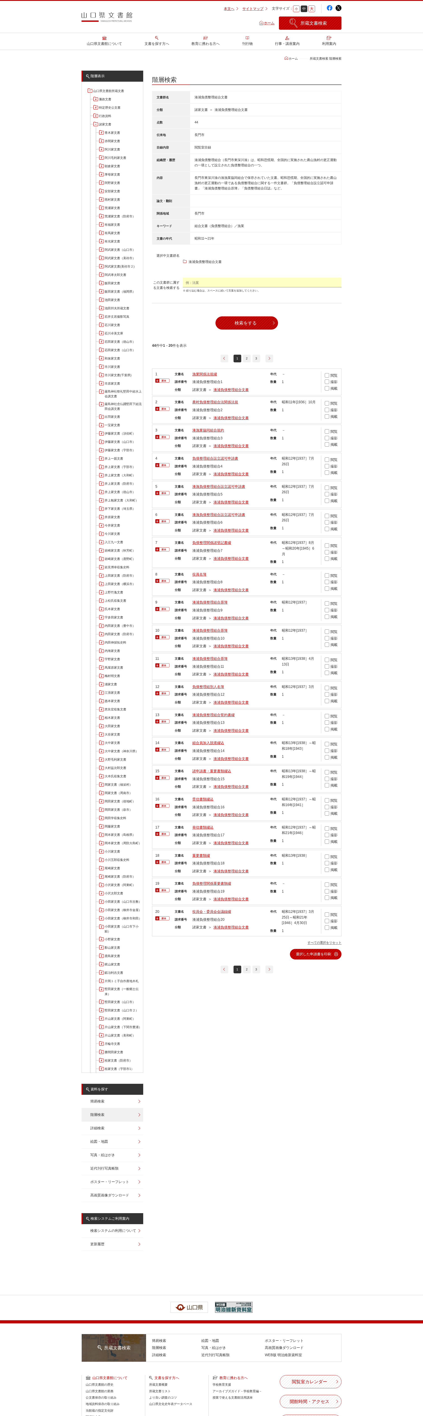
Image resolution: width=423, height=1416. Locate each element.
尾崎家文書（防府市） (120, 876)
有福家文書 (112, 224)
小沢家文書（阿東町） (120, 885)
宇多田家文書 (114, 617)
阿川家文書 (112, 149)
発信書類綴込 (202, 827)
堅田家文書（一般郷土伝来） (122, 991)
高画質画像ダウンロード (109, 1195)
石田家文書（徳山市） (120, 341)
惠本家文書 (112, 701)
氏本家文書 (112, 609)
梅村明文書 (112, 676)
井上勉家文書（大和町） (122, 500)
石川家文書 (112, 325)
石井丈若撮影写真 (117, 316)
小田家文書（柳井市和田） (123, 918)
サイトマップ (252, 9)
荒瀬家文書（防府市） (120, 216)
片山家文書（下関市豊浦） (123, 1027)
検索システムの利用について (113, 1231)
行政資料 (105, 116)
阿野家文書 (112, 183)
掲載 (334, 388)
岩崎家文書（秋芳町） (120, 550)
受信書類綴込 (202, 799)
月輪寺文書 (112, 1043)
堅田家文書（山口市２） (122, 1010)
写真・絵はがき (102, 1155)
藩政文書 (105, 99)
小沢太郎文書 (114, 893)
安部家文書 (112, 191)
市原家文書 (112, 383)
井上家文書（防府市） (120, 483)
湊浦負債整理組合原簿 (210, 602)
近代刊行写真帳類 (104, 1168)
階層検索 (97, 1115)
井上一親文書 (114, 458)
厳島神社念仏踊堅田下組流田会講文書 (123, 406)
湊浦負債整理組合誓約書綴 (213, 715)
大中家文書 (112, 743)
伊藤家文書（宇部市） (120, 450)
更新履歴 (97, 1244)
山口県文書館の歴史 (99, 1384)
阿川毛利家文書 (115, 158)
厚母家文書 (112, 174)
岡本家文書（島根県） (120, 834)
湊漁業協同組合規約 (208, 430)
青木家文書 (112, 132)
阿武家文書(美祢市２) (120, 266)
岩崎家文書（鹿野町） (120, 559)
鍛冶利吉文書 (114, 972)
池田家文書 (112, 300)
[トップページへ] (107, 18)
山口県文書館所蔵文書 (108, 91)
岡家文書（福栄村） (118, 784)
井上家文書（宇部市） (120, 467)
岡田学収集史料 (115, 818)
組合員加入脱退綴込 (208, 743)
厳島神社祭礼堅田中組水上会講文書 (123, 394)
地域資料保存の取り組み (103, 1404)
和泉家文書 (112, 358)
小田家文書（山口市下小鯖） (122, 929)
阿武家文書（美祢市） (120, 258)
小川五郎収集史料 (117, 860)
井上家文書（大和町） (120, 475)
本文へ (229, 9)
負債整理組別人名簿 (208, 687)
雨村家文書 (112, 199)
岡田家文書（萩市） (118, 809)
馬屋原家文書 (114, 667)
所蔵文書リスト (160, 1391)
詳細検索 (97, 1128)
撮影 (334, 382)
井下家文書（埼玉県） (120, 508)
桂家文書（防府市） (118, 1060)
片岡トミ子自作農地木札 (122, 981)
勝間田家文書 (114, 1052)
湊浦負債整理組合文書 (231, 390)
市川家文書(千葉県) (118, 375)
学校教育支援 (222, 1384)
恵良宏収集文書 (115, 709)
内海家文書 (112, 651)
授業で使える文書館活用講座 (233, 1397)
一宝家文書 (112, 425)
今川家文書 (112, 534)
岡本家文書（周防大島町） (123, 843)
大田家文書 (112, 726)
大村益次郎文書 (115, 768)
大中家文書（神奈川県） (122, 751)
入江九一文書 (114, 542)
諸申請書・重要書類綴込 (211, 771)
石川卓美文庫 (114, 333)
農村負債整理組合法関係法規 (215, 402)
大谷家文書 (112, 734)
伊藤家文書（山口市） (120, 442)
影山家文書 (112, 947)
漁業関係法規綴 (204, 374)
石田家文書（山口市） (120, 350)
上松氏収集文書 (115, 600)
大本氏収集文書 (115, 776)
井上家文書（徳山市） (120, 492)
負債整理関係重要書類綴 (211, 883)
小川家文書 (112, 851)
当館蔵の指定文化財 (99, 1410)
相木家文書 (112, 717)
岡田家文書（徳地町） (120, 801)
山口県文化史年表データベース (170, 1404)
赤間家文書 (112, 141)
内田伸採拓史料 (115, 642)
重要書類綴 (201, 855)
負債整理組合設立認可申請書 (215, 458)
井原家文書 (112, 517)
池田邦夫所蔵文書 (117, 308)
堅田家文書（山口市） (120, 1002)
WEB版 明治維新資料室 (283, 1355)
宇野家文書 (112, 659)
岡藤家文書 (112, 826)
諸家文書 (105, 124)
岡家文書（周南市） (118, 793)
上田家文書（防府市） (120, 575)
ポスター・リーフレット (109, 1182)
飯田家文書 (112, 283)
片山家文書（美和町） (120, 1035)
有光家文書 (112, 241)
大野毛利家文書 (115, 759)
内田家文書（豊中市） (120, 625)
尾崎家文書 (112, 868)
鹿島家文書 (112, 956)
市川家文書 (112, 367)
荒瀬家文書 (112, 208)
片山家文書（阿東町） (120, 1018)
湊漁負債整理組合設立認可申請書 (218, 486)
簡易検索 (97, 1101)
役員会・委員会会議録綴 (211, 911)
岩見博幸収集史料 (117, 567)
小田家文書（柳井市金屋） (123, 910)
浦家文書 (111, 684)
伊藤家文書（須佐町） (120, 433)
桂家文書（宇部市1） (119, 1069)
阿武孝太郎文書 (115, 275)
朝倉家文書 (112, 166)
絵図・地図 (99, 1141)
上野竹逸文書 (114, 592)
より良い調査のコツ (163, 1397)
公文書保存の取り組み (101, 1397)
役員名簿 (199, 574)
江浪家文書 (112, 692)
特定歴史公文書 (110, 107)
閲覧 (334, 375)
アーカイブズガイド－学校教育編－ (237, 1391)
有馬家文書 (112, 233)
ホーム (269, 23)
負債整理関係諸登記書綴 (211, 543)
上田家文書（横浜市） (120, 584)
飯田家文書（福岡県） (120, 291)
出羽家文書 (112, 416)
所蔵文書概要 (158, 1384)
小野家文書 (112, 939)
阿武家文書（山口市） (120, 249)
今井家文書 (112, 525)
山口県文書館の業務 (99, 1391)
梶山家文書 (112, 964)
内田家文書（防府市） (120, 634)
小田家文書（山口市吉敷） (123, 901)
